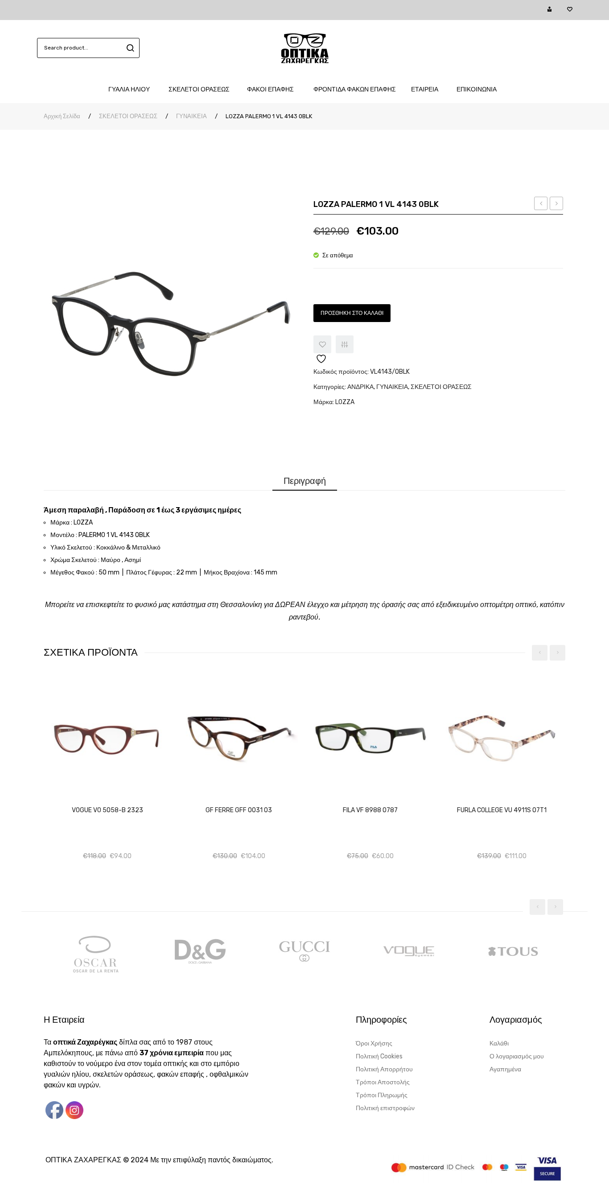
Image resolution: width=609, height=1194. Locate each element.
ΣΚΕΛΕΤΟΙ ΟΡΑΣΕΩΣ (128, 116)
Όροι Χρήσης (374, 1043)
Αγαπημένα (505, 1069)
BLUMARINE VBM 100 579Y (541, 204)
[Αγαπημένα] (569, 9)
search (129, 48)
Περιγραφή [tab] (305, 480)
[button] (115, 800)
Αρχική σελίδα (62, 116)
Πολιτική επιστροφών (385, 1108)
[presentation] (539, 653)
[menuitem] (133, 89)
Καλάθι (499, 1043)
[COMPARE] (345, 344)
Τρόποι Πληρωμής (381, 1095)
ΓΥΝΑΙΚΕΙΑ (191, 116)
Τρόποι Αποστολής (383, 1082)
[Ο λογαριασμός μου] (549, 9)
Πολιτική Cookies (379, 1056)
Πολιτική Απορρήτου (384, 1069)
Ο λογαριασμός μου (517, 1056)
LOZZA (344, 402)
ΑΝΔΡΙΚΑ (360, 387)
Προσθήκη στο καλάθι (352, 313)
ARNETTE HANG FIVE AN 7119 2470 (556, 204)
